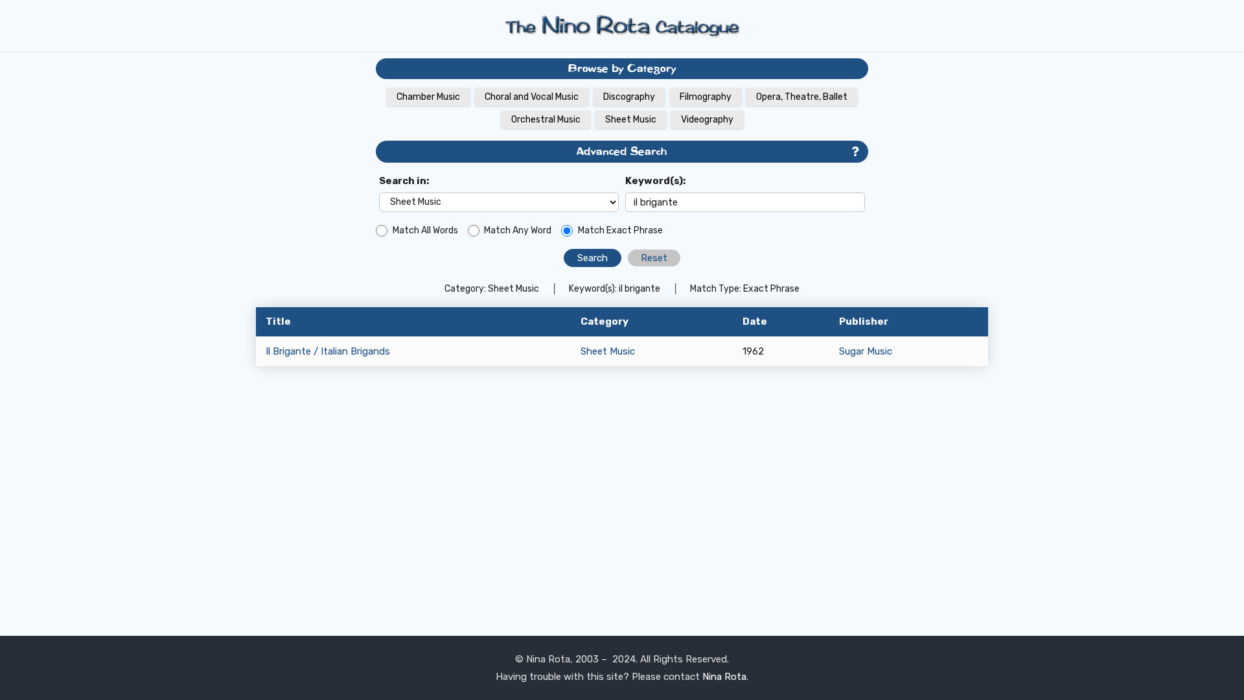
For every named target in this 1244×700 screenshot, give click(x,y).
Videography (707, 119)
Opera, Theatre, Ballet (801, 96)
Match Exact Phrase (620, 230)
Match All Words (425, 230)
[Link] (622, 26)
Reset (654, 258)
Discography (629, 96)
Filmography (705, 96)
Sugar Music (865, 351)
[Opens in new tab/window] (854, 152)
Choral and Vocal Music (532, 96)
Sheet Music (630, 119)
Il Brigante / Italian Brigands (328, 351)
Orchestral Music (546, 119)
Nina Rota (724, 676)
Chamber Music (428, 96)
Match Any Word (517, 230)
